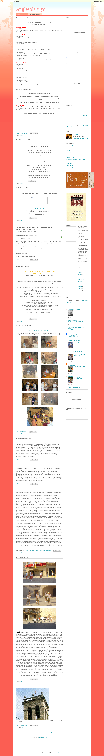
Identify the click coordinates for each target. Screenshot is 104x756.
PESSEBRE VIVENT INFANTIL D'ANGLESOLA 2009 (39, 330)
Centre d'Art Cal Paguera (71, 152)
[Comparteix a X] (34, 133)
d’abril (79, 284)
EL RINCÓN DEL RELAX (74, 340)
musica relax (85, 52)
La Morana (68, 150)
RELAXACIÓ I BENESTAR (35, 14)
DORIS (76, 134)
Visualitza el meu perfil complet (80, 138)
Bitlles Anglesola (70, 157)
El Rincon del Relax (70, 145)
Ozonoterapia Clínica (78, 342)
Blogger (60, 752)
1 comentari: (23, 181)
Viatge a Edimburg (72, 329)
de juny (79, 274)
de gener (80, 288)
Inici (34, 732)
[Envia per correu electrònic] (31, 133)
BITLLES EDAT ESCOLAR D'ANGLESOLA (74, 364)
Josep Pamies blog (72, 320)
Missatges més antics (56, 732)
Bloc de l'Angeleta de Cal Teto (75, 387)
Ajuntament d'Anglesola (71, 167)
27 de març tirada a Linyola (80, 366)
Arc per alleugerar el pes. (73, 336)
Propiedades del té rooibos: (31, 550)
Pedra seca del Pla (70, 148)
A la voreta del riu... (78, 310)
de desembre (81, 279)
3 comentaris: (23, 431)
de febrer (80, 270)
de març (79, 277)
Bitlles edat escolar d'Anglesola (73, 155)
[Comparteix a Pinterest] (37, 133)
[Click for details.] (39, 204)
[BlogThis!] (32, 133)
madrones (70, 376)
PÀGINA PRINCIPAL (21, 14)
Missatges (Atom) (43, 737)
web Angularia (69, 163)
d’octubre (80, 281)
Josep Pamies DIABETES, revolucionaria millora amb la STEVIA (75, 160)
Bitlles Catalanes (70, 165)
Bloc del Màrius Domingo (74, 309)
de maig (79, 293)
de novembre (81, 272)
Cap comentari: (24, 133)
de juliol (79, 290)
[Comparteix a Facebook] (35, 133)
